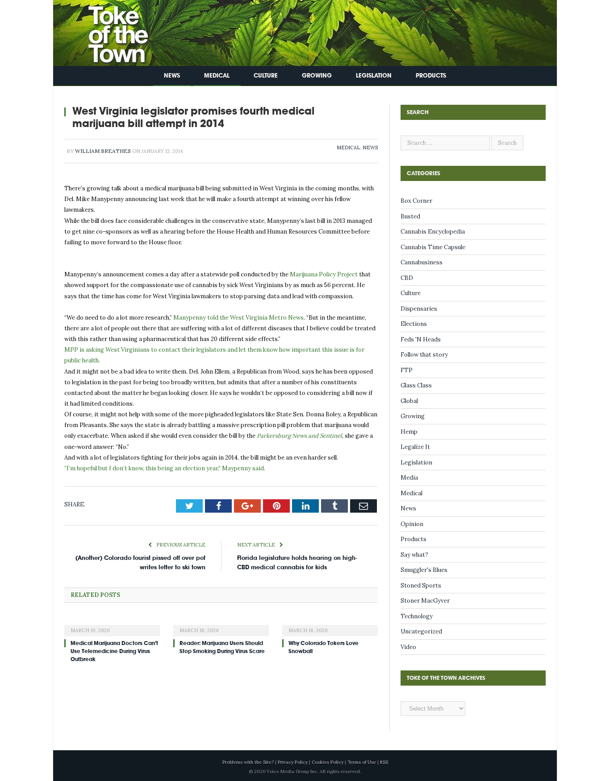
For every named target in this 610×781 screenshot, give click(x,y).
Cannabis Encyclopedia (433, 231)
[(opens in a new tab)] (112, 624)
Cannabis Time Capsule (433, 247)
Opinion (412, 524)
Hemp (409, 432)
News (172, 75)
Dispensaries (419, 308)
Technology (417, 616)
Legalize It (415, 447)
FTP (407, 370)
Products (431, 75)
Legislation (374, 75)
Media (409, 477)
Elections (414, 324)
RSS (384, 762)
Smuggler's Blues (424, 570)
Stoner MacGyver (425, 600)
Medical (217, 75)
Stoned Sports (421, 585)
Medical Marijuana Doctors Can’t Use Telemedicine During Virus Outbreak (114, 651)
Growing (317, 75)
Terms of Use (361, 762)
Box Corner (416, 201)
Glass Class (416, 385)
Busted (410, 216)
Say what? (414, 555)
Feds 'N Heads (421, 339)
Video (408, 647)
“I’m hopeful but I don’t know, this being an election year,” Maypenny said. (164, 468)
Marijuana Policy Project (324, 274)
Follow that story (424, 354)
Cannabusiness (422, 262)
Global (409, 401)
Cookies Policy (327, 762)
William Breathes (103, 151)
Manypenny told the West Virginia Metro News (238, 317)
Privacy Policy (293, 762)
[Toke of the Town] (109, 31)
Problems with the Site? (248, 762)
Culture (266, 75)
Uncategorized (421, 631)
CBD (407, 278)
